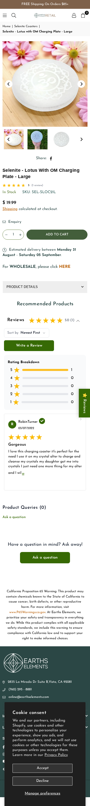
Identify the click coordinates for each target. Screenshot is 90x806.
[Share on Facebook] (51, 158)
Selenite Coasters (26, 26)
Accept (42, 768)
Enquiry (14, 222)
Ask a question (14, 517)
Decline (42, 781)
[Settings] (74, 15)
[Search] (13, 15)
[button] (83, 15)
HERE (64, 267)
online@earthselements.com (28, 697)
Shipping (10, 209)
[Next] (81, 84)
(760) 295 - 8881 (20, 689)
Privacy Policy (56, 755)
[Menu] (4, 15)
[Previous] (8, 84)
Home (6, 26)
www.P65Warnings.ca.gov (27, 612)
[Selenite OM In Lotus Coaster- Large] (38, 139)
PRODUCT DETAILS (22, 287)
